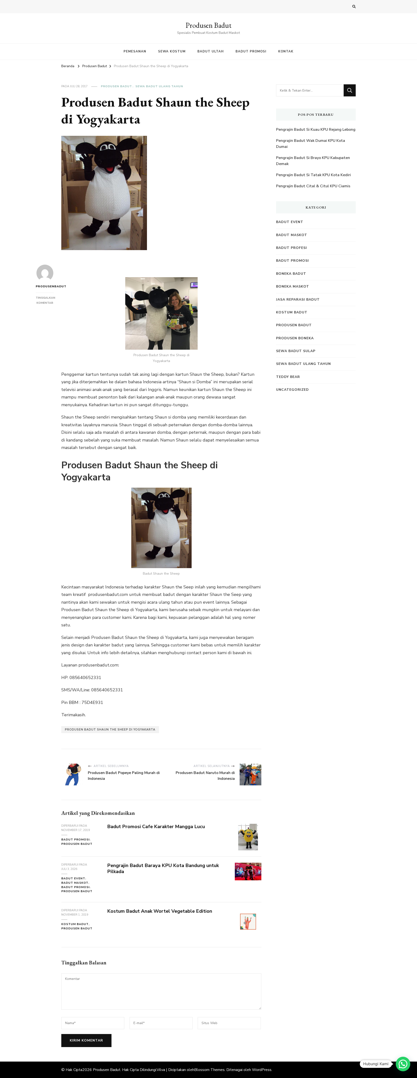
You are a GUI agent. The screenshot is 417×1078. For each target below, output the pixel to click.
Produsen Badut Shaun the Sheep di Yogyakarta (110, 729)
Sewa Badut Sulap (295, 351)
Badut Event (73, 878)
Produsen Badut (208, 25)
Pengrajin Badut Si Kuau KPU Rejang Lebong (315, 129)
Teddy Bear (288, 377)
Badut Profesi (291, 248)
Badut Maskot (74, 883)
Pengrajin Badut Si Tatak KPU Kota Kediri (313, 175)
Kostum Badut (75, 924)
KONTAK (285, 51)
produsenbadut (45, 286)
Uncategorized (292, 389)
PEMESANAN (135, 51)
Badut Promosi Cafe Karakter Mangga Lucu (156, 826)
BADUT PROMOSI (251, 51)
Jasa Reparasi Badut (298, 299)
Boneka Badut (291, 273)
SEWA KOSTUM (172, 51)
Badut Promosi (75, 839)
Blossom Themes (209, 1069)
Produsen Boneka (295, 338)
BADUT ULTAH (210, 51)
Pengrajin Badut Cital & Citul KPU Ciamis (313, 186)
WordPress (261, 1069)
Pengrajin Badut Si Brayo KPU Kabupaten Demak (313, 161)
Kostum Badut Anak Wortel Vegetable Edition (159, 911)
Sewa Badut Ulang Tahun (159, 86)
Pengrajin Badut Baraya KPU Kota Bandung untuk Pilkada (163, 868)
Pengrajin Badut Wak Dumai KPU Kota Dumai (310, 144)
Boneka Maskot (292, 286)
